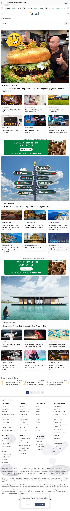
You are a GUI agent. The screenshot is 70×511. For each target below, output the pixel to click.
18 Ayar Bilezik (40, 446)
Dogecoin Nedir (6, 446)
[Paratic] (35, 14)
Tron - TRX (22, 422)
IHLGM (38, 414)
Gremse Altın (39, 444)
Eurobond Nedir (6, 457)
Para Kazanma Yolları (25, 443)
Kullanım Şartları (58, 451)
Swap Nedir (5, 451)
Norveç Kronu (6, 409)
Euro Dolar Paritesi (58, 429)
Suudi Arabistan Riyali (8, 414)
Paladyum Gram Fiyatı (59, 414)
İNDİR (66, 3)
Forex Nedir (5, 449)
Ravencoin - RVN (23, 425)
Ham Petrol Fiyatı (58, 419)
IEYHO (38, 411)
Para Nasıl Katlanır (24, 448)
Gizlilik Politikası (57, 443)
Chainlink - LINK (23, 419)
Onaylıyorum (40, 504)
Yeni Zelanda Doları (7, 430)
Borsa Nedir (22, 451)
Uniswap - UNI (23, 414)
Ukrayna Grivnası (6, 417)
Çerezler (55, 446)
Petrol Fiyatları (57, 417)
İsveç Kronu (5, 411)
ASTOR (38, 427)
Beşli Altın (39, 449)
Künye (55, 441)
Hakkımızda (56, 438)
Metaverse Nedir (6, 454)
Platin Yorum (57, 409)
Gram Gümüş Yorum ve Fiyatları (59, 426)
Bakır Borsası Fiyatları (59, 432)
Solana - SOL (22, 409)
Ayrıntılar (29, 504)
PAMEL (38, 430)
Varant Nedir (22, 453)
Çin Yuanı (4, 406)
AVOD (37, 406)
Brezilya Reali (5, 422)
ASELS (37, 417)
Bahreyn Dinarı (6, 419)
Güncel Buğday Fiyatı (59, 411)
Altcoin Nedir (5, 443)
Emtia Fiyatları (57, 406)
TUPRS (38, 422)
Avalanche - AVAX (24, 411)
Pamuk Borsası (57, 422)
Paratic (3, 18)
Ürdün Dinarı (5, 425)
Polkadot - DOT (23, 417)
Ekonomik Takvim (58, 449)
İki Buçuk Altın (40, 439)
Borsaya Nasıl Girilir (24, 445)
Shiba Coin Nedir (6, 441)
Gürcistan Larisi (6, 427)
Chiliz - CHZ (22, 406)
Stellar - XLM (22, 427)
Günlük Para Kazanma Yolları (25, 439)
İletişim (55, 454)
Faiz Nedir (5, 459)
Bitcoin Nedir (5, 438)
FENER (38, 409)
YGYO (37, 425)
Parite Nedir (5, 462)
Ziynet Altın (39, 441)
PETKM (38, 419)
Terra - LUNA (22, 430)
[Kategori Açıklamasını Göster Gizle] (66, 23)
